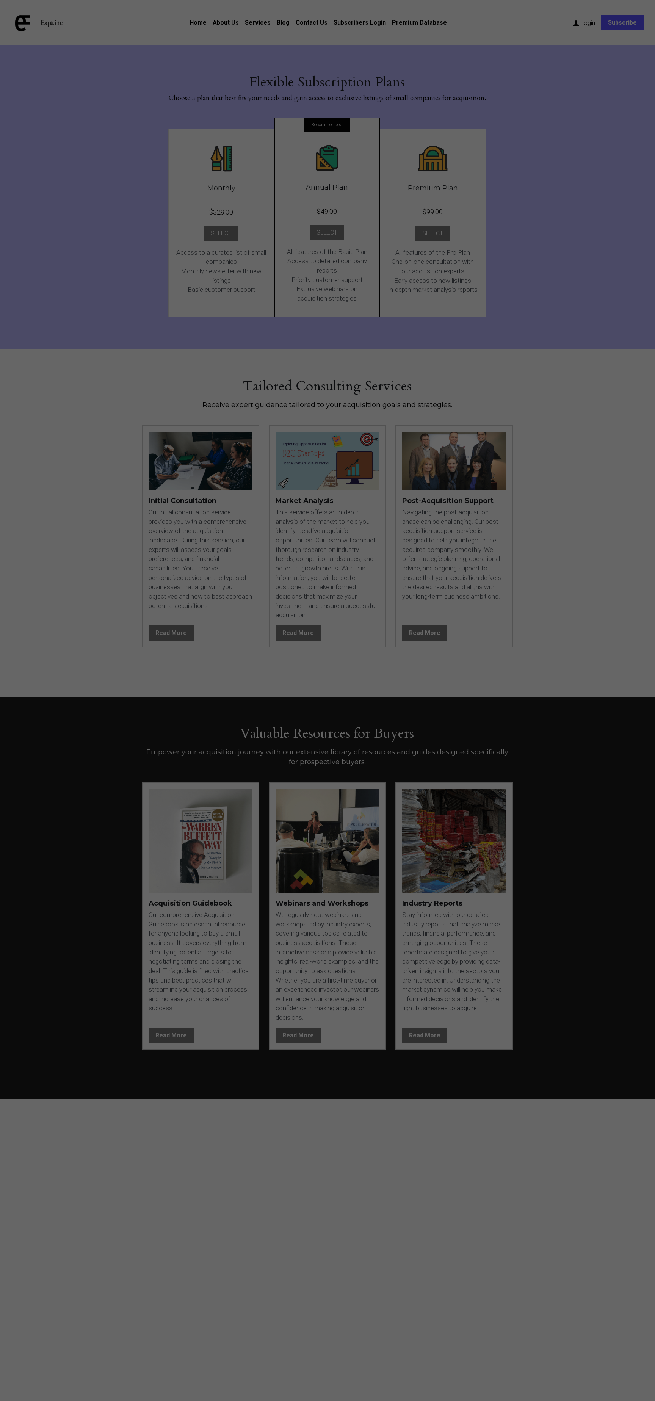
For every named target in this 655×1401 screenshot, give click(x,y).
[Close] (415, 671)
